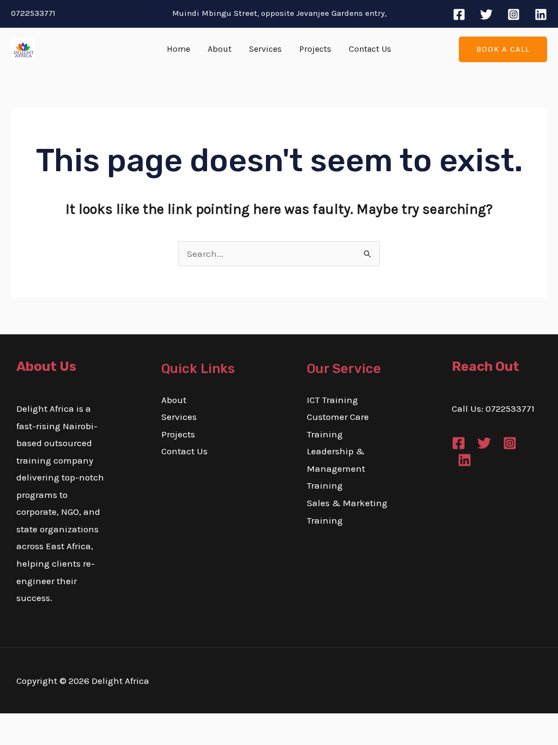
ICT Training (332, 399)
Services (265, 49)
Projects (315, 49)
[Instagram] (513, 14)
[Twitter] (486, 14)
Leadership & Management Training (336, 468)
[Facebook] (459, 14)
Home (178, 49)
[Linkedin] (541, 14)
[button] (503, 49)
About (220, 49)
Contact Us (370, 49)
